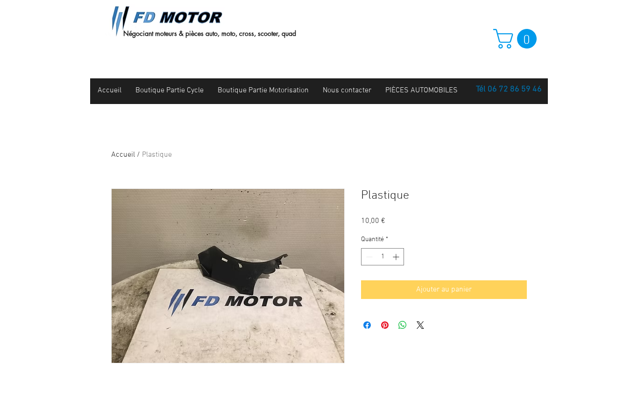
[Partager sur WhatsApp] (402, 325)
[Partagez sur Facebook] (367, 325)
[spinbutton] (382, 257)
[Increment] (397, 257)
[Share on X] (420, 325)
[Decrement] (368, 257)
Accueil (123, 155)
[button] (517, 39)
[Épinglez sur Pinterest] (384, 325)
